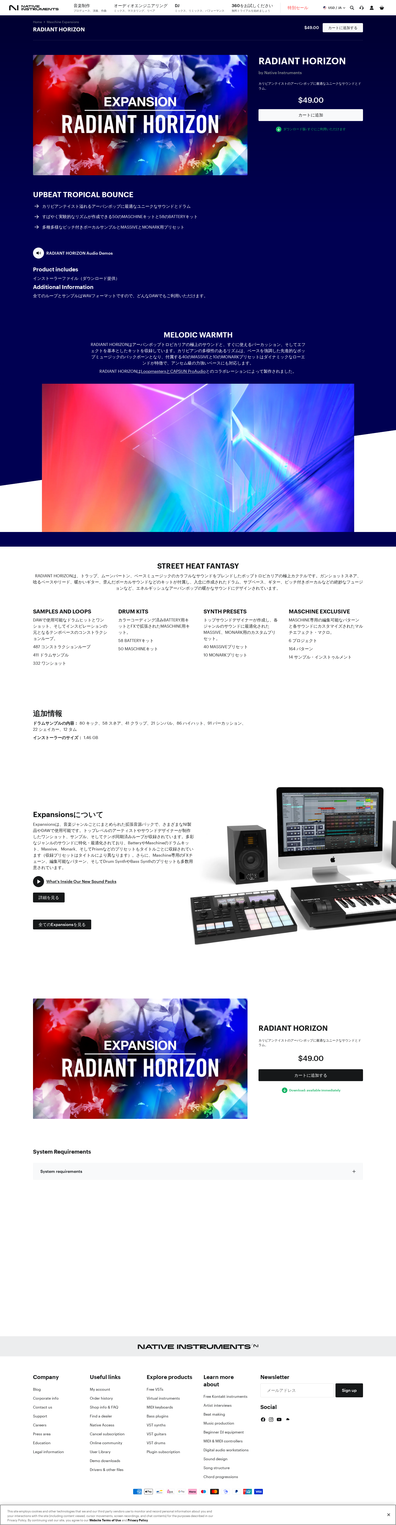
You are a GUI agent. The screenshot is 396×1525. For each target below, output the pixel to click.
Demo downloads (105, 1461)
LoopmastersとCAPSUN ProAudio (173, 371)
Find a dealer (101, 1416)
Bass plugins (157, 1416)
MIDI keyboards (160, 1407)
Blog (37, 1389)
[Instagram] (271, 1419)
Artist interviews (218, 1405)
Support (40, 1416)
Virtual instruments (163, 1398)
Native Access (102, 1425)
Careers (40, 1425)
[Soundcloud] (287, 1419)
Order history (101, 1398)
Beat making (214, 1414)
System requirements (61, 1171)
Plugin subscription (163, 1452)
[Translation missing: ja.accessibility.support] (362, 8)
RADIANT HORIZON (59, 29)
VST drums (156, 1443)
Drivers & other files (107, 1469)
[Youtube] (279, 1419)
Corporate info (46, 1398)
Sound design (216, 1459)
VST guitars (156, 1434)
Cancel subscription (107, 1434)
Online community (106, 1443)
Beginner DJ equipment (224, 1432)
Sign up (349, 1390)
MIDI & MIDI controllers (223, 1441)
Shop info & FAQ (104, 1407)
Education (42, 1443)
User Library (100, 1452)
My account (100, 1389)
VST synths (156, 1425)
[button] (73, 253)
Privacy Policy (138, 1520)
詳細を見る (48, 897)
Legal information (48, 1452)
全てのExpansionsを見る (62, 924)
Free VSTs (155, 1389)
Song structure (217, 1468)
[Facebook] (263, 1419)
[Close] (389, 1515)
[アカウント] (372, 8)
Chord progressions (221, 1477)
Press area (42, 1434)
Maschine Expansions (63, 22)
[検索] (352, 8)
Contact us (42, 1407)
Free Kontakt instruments (226, 1396)
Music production (219, 1423)
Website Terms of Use (105, 1520)
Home (37, 22)
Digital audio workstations (226, 1450)
